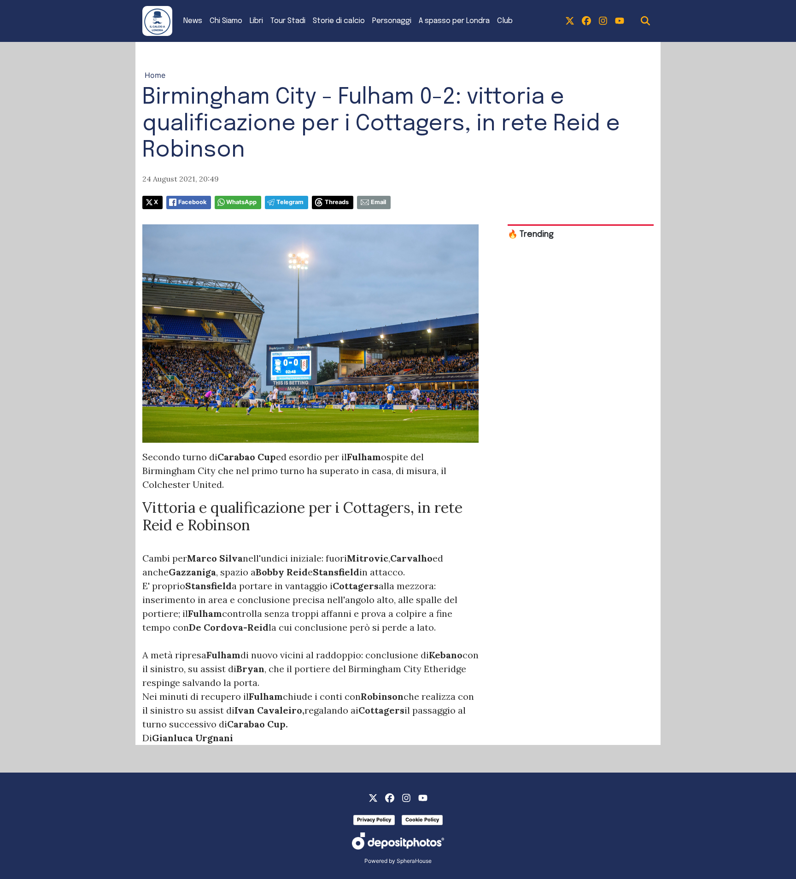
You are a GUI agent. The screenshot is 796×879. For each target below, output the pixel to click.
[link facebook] (586, 21)
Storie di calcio (339, 21)
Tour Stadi (287, 21)
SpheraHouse (414, 860)
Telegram (290, 202)
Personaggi (391, 21)
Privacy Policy (374, 819)
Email (378, 202)
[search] (645, 21)
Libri (256, 21)
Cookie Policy (422, 819)
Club (505, 21)
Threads (337, 202)
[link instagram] (603, 21)
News (192, 21)
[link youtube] (619, 21)
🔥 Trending (531, 234)
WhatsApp (241, 202)
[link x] (570, 21)
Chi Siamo (226, 21)
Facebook (192, 202)
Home (155, 75)
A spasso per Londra (454, 21)
